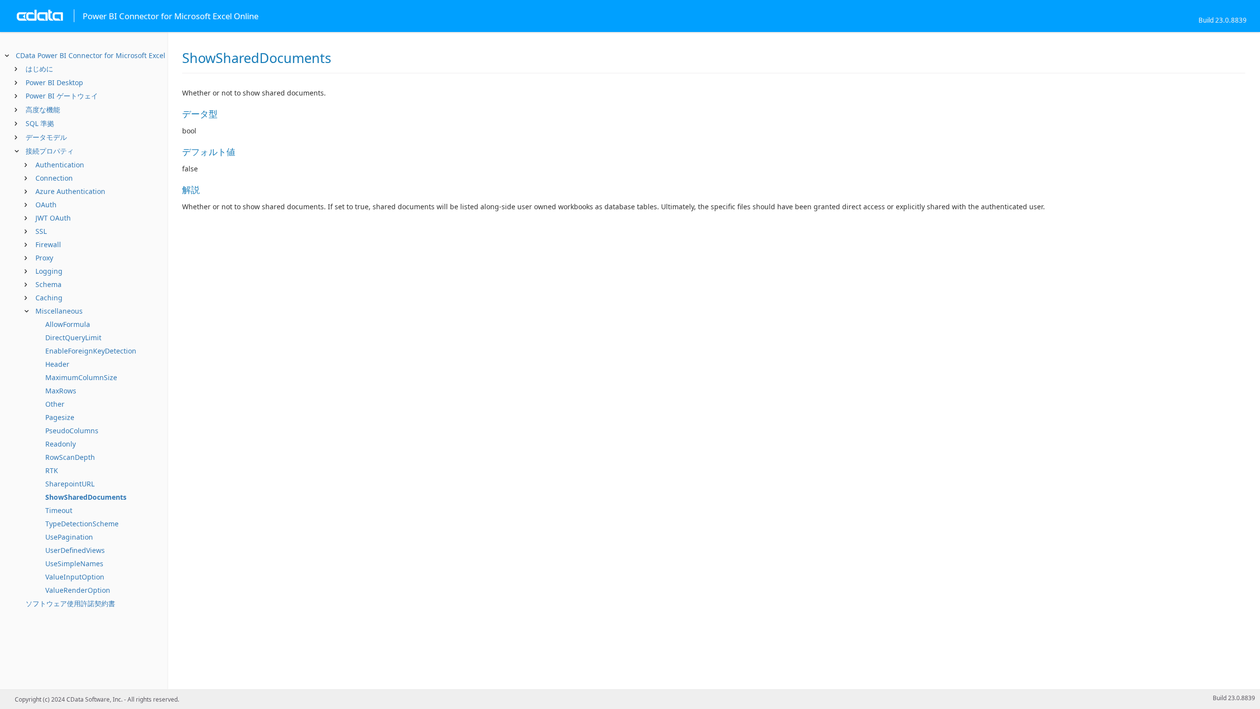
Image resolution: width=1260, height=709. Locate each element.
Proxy (44, 257)
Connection (54, 178)
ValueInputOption (74, 576)
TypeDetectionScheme (82, 523)
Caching (49, 297)
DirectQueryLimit (73, 337)
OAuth (46, 204)
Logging (49, 271)
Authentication (59, 164)
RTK (51, 470)
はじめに (39, 68)
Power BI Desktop (54, 82)
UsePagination (69, 537)
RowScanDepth (70, 457)
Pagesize (59, 417)
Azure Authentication (70, 191)
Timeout (58, 510)
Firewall (48, 244)
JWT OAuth (53, 218)
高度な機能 (43, 109)
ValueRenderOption (77, 590)
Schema (48, 284)
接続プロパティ (50, 151)
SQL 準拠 (40, 123)
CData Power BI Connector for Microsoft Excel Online (102, 55)
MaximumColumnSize (81, 377)
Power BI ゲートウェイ (62, 95)
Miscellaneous (59, 311)
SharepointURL (69, 483)
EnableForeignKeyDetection (90, 350)
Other (54, 404)
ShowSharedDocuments (85, 497)
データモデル (46, 137)
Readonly (60, 444)
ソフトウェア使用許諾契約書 (70, 603)
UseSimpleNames (74, 563)
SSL (41, 231)
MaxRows (60, 390)
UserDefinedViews (75, 550)
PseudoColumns (71, 430)
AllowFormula (67, 324)
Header (57, 364)
